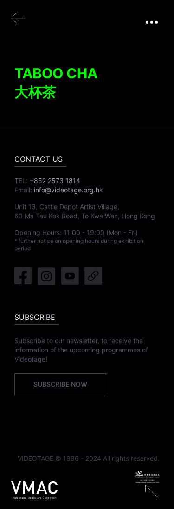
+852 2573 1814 (55, 181)
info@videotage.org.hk (68, 190)
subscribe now (60, 384)
